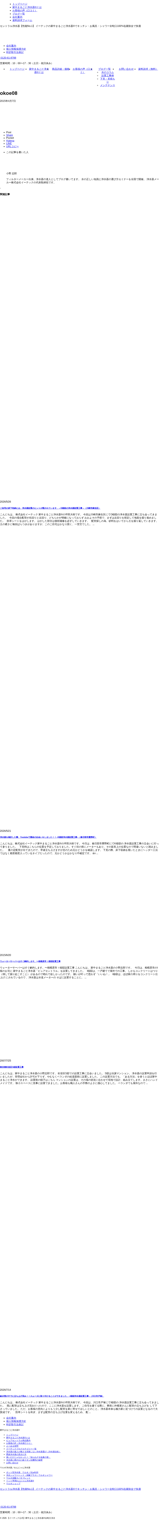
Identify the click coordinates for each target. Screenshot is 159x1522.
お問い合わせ (126, 69)
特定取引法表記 (15, 52)
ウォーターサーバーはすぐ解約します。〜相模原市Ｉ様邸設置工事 (30, 961)
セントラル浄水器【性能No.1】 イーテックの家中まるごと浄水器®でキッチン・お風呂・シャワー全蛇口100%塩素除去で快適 (70, 1489)
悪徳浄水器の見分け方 (16, 1454)
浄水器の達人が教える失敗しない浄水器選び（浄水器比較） (33, 1451)
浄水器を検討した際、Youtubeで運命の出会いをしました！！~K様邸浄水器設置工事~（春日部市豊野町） (48, 837)
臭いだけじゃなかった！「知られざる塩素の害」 (28, 1457)
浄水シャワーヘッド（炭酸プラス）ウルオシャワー (29, 1475)
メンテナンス (107, 85)
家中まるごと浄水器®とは (18, 1437)
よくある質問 (12, 1446)
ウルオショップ (13, 1483)
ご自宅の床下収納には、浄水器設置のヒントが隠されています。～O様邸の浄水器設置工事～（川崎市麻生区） (50, 508)
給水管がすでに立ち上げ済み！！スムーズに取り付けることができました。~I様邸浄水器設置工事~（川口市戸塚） (52, 1396)
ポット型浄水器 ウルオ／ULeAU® (22, 1472)
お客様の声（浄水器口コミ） (19, 1443)
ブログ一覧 (104, 69)
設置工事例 (107, 75)
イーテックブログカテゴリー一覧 (21, 1449)
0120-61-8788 (8, 57)
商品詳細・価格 (60, 69)
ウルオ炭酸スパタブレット (18, 1478)
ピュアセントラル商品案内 (18, 1440)
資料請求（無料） (148, 69)
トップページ (17, 69)
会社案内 (11, 45)
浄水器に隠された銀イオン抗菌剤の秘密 (24, 1460)
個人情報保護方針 (16, 49)
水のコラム (107, 72)
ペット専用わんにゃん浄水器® (20, 1481)
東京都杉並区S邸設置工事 (12, 1067)
